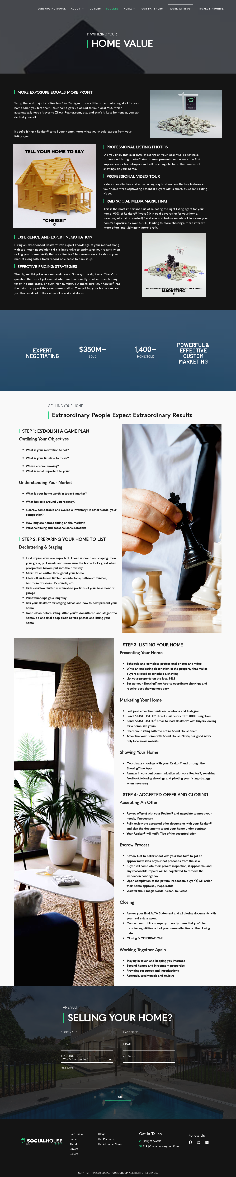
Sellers (112, 8)
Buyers (95, 8)
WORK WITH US (180, 8)
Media (128, 8)
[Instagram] (198, 1142)
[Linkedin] (207, 1142)
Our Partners (152, 8)
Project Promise (211, 8)
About (76, 8)
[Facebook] (190, 1142)
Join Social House (52, 8)
